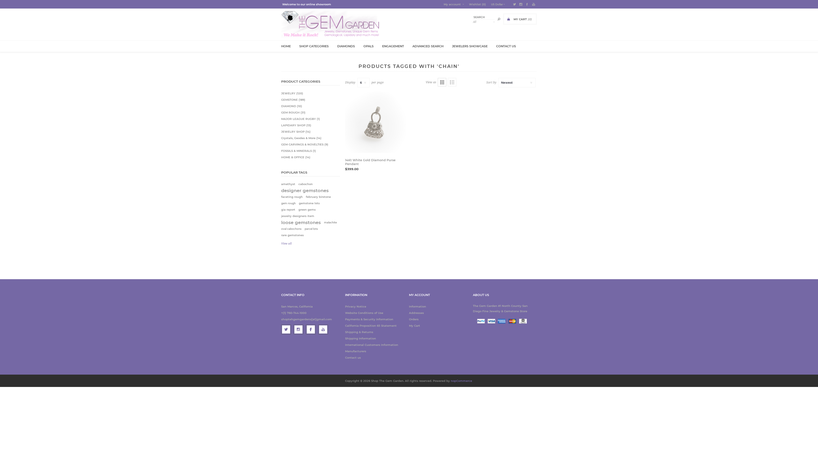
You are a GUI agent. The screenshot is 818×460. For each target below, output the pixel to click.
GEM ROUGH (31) (293, 112)
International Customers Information (371, 344)
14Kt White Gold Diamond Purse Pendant (370, 162)
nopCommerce (461, 380)
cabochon (305, 184)
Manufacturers (355, 351)
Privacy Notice (355, 306)
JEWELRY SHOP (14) (296, 131)
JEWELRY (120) (292, 93)
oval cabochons (291, 228)
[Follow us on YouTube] (323, 329)
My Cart (414, 325)
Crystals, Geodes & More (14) (301, 138)
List (452, 82)
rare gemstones (292, 235)
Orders (414, 319)
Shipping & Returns (359, 332)
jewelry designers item (297, 216)
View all (286, 243)
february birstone (318, 196)
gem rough (288, 203)
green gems (307, 209)
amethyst (288, 184)
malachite (330, 222)
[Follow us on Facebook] (311, 329)
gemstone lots (309, 203)
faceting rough (292, 196)
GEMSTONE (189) (293, 99)
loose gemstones (301, 222)
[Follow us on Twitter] (286, 329)
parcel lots (311, 228)
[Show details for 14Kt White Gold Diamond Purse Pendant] (375, 122)
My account (452, 4)
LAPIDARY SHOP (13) (296, 125)
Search (499, 19)
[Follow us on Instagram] (298, 329)
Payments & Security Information (369, 319)
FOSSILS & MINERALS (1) (298, 150)
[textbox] (484, 17)
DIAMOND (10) (291, 106)
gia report (288, 209)
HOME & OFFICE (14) (295, 157)
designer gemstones (305, 190)
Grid (442, 82)
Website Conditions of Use (364, 313)
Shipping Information (360, 338)
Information (417, 306)
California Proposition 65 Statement (371, 325)
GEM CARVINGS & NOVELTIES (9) (304, 144)
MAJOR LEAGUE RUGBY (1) (300, 119)
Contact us (353, 357)
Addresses (416, 313)
